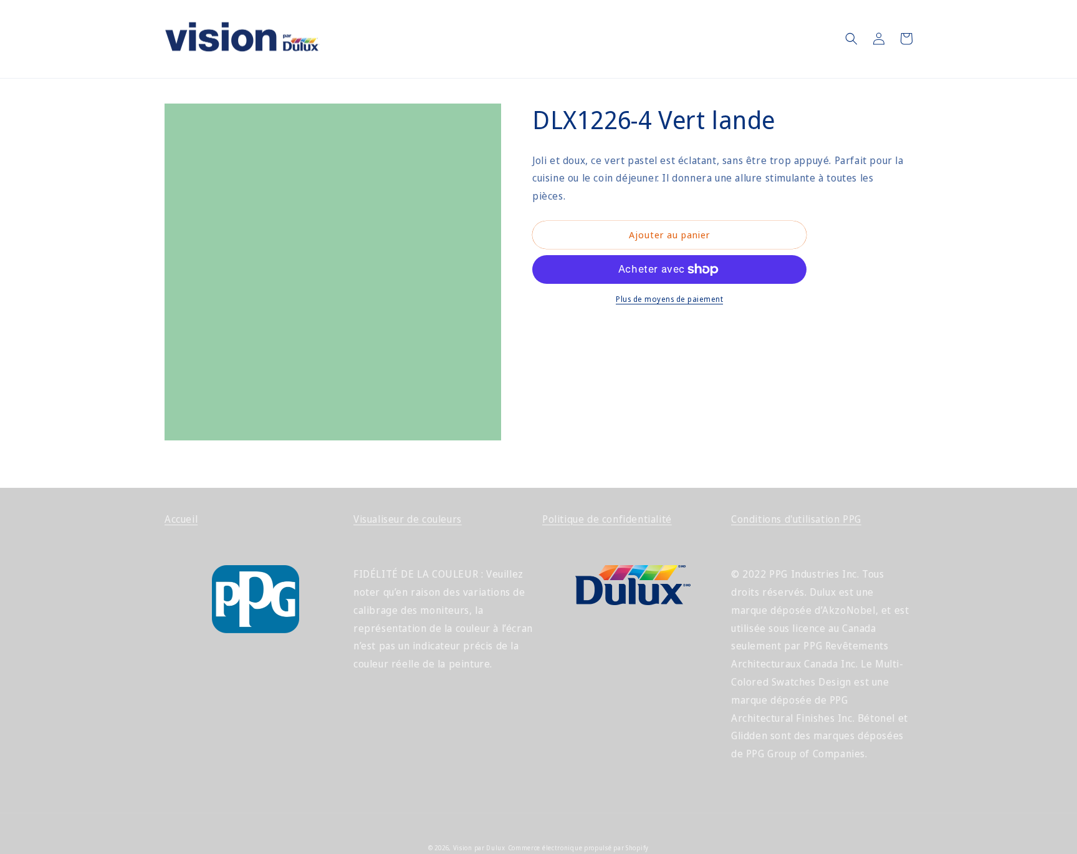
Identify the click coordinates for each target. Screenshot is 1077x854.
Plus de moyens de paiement (669, 299)
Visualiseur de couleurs (407, 519)
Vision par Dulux (479, 847)
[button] (851, 38)
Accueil (181, 519)
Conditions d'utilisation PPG (796, 519)
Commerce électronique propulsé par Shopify (578, 847)
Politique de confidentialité (607, 519)
